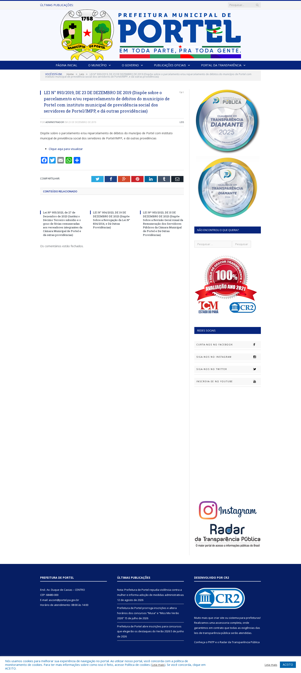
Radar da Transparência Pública (240, 642)
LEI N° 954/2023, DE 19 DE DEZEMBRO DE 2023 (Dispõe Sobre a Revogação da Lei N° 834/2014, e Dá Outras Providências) (111, 220)
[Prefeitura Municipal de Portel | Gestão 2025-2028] (150, 34)
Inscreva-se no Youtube (214, 381)
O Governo (130, 65)
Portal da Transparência (221, 65)
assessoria (222, 623)
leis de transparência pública (212, 633)
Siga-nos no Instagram (214, 356)
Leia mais (158, 664)
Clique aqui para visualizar (66, 149)
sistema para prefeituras (244, 618)
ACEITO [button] (288, 664)
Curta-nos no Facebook (214, 344)
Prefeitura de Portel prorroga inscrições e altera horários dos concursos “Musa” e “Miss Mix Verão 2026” (131, 5)
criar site (219, 618)
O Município (97, 65)
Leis (182, 122)
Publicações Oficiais (170, 65)
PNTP (211, 642)
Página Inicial (66, 65)
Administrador (54, 122)
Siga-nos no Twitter (211, 369)
